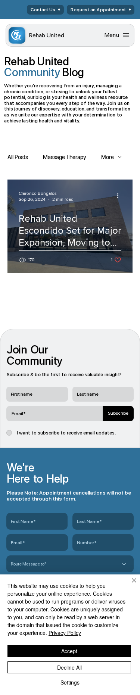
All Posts (17, 157)
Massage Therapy (64, 157)
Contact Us (43, 9)
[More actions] (120, 195)
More (107, 157)
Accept (69, 651)
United (47, 35)
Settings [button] (70, 682)
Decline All (69, 667)
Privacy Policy (65, 632)
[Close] (130, 585)
